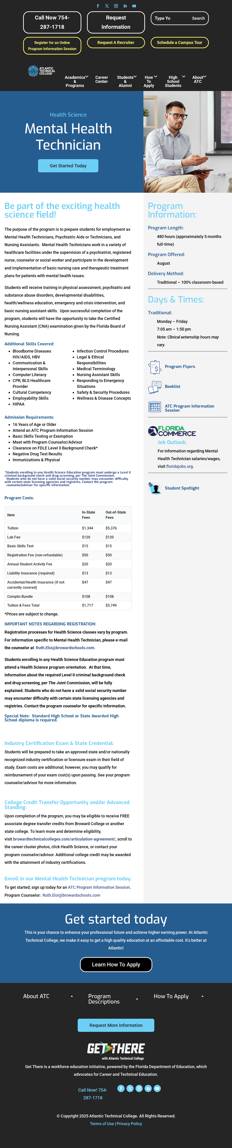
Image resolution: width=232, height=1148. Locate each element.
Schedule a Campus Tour (179, 42)
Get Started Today (68, 165)
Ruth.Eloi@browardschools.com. (65, 647)
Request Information (116, 22)
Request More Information (116, 1025)
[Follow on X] (107, 6)
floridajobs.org (179, 466)
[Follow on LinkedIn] (125, 6)
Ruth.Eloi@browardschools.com (71, 895)
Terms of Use (102, 1123)
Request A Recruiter (115, 42)
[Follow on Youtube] (134, 6)
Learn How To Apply (116, 964)
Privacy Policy (129, 1123)
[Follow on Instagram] (116, 6)
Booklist (172, 386)
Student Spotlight (182, 488)
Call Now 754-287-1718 (52, 22)
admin (29, 1137)
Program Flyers (180, 366)
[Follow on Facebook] (98, 6)
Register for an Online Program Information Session (52, 46)
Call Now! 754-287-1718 (92, 1093)
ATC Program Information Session (99, 887)
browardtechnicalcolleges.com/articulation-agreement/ (64, 839)
